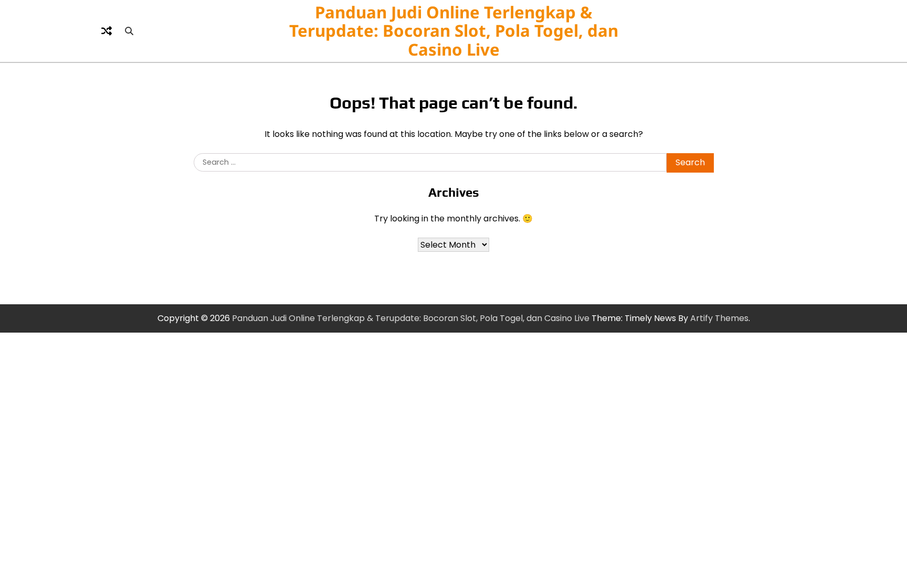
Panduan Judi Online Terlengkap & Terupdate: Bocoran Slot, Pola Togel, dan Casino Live (453, 30)
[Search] (129, 31)
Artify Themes (719, 318)
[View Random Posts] (106, 31)
